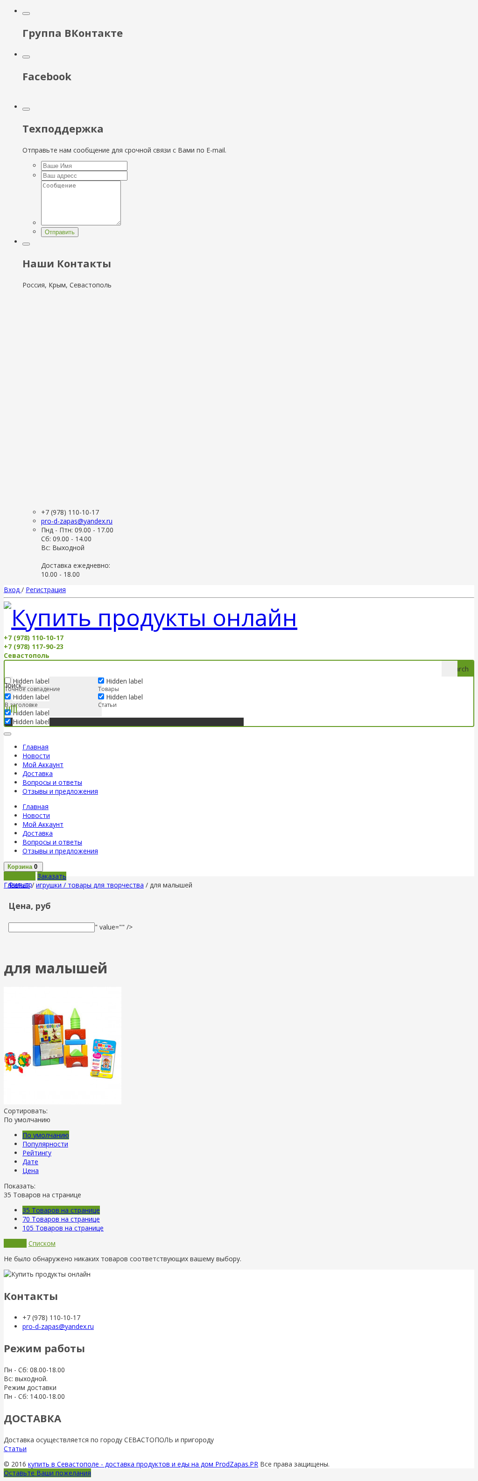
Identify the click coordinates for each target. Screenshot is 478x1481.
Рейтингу (36, 1152)
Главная (35, 746)
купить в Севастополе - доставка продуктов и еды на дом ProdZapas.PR (143, 1464)
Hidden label (31, 696)
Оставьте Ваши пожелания (47, 1472)
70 (61, 1219)
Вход (12, 589)
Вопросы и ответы (52, 782)
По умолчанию (45, 1135)
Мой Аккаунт (42, 764)
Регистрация (46, 589)
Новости (36, 755)
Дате (30, 1161)
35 (61, 1210)
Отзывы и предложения (60, 791)
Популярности (45, 1143)
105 (63, 1227)
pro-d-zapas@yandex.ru (76, 521)
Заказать (51, 876)
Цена (30, 1170)
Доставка (37, 773)
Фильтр (20, 884)
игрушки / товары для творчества (90, 884)
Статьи (15, 1448)
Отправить (60, 232)
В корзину (19, 876)
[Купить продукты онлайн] (150, 617)
